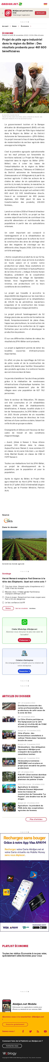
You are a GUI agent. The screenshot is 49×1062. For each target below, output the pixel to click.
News (14, 26)
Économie (25, 26)
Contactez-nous (12, 1046)
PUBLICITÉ (24, 22)
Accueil (5, 26)
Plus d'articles (36, 819)
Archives (33, 608)
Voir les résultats (21, 608)
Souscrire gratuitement (15, 1024)
